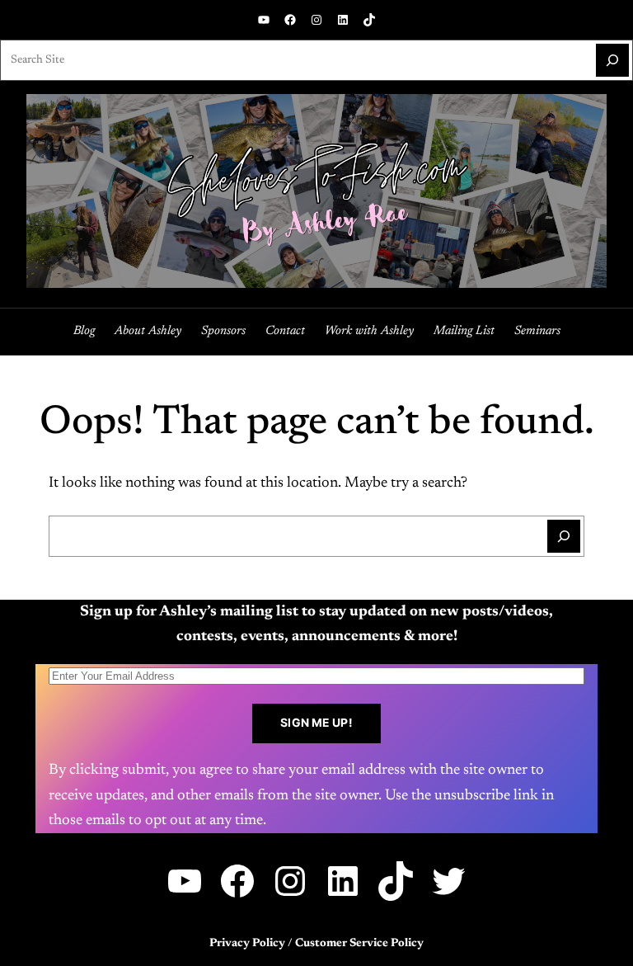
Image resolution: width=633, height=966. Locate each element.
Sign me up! (316, 722)
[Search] (612, 60)
